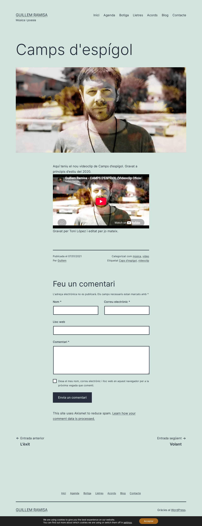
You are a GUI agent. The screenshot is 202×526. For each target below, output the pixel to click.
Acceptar (148, 521)
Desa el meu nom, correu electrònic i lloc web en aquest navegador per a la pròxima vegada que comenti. (103, 383)
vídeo (146, 256)
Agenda (109, 15)
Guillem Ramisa (32, 15)
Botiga (124, 15)
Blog (165, 15)
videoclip (143, 260)
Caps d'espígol (128, 260)
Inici (96, 15)
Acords (152, 15)
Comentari (61, 342)
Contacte (179, 15)
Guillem (62, 260)
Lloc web (59, 321)
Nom (57, 301)
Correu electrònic (117, 301)
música (137, 256)
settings (128, 522)
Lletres (138, 15)
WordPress (178, 510)
